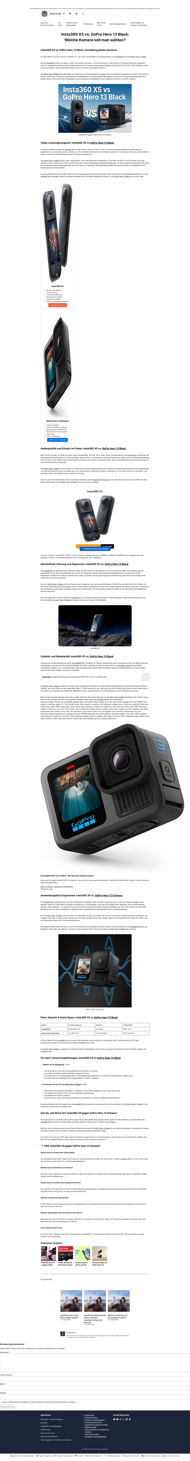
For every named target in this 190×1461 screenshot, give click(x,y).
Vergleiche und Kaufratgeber (95, 1437)
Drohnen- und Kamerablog (95, 1420)
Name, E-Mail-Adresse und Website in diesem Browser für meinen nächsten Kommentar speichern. (39, 1402)
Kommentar (5, 1352)
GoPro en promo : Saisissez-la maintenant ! (57, 887)
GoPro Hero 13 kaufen (57, 440)
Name (3, 1384)
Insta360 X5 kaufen (57, 305)
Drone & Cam (55, 14)
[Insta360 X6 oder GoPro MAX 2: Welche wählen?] (71, 1301)
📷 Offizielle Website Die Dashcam (95, 549)
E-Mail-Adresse (6, 1375)
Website (3, 1393)
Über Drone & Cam (92, 1434)
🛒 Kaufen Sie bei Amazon (88, 546)
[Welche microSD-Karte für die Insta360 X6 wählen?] (119, 1301)
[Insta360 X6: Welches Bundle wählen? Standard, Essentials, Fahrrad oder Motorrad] (95, 1301)
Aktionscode (89, 1415)
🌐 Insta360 (107, 546)
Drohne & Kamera (91, 1418)
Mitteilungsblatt (90, 1427)
